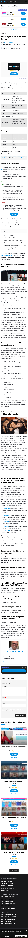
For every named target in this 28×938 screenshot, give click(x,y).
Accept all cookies (20, 936)
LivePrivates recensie (7, 888)
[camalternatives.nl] (8, 2)
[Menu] (26, 2)
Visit (23, 13)
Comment (5, 686)
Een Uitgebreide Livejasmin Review (14, 853)
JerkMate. (6, 526)
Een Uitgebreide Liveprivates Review (14, 782)
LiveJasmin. (7, 515)
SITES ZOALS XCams (6, 906)
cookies (9, 930)
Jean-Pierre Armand (8, 42)
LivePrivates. (7, 508)
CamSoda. (6, 521)
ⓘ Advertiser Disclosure (22, 78)
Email (3, 703)
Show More (14, 29)
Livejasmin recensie (7, 883)
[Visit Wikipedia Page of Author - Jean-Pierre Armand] (8, 662)
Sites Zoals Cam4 (6, 921)
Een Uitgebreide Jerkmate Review (14, 747)
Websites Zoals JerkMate (8, 908)
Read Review (14, 757)
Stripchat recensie (7, 885)
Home (2, 33)
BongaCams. (7, 530)
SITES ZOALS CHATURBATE (8, 903)
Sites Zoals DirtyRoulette (9, 914)
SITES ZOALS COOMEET (7, 901)
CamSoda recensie (6, 881)
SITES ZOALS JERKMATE (7, 896)
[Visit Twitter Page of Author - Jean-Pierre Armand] (6, 662)
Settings (7, 936)
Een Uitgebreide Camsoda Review (14, 818)
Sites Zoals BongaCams (8, 919)
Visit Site (14, 73)
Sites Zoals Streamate (8, 923)
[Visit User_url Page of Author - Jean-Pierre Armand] (3, 662)
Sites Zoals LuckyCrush (8, 917)
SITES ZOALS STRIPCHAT (8, 899)
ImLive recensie (5, 890)
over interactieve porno (7, 255)
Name (4, 697)
